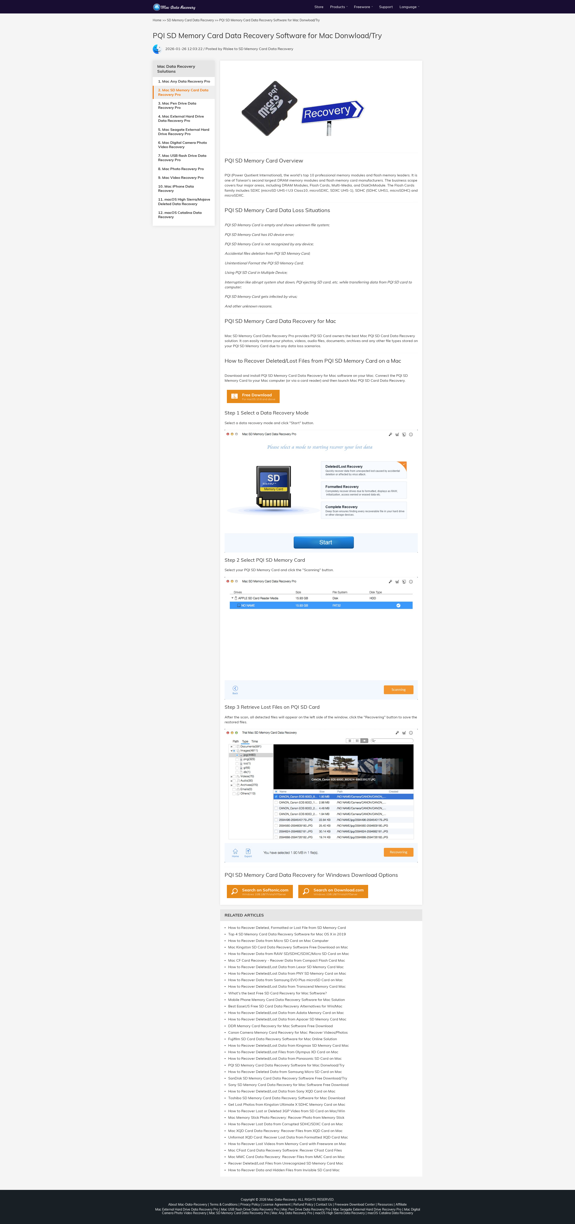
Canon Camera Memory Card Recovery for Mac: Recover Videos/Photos (288, 1032)
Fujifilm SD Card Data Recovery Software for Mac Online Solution (282, 1039)
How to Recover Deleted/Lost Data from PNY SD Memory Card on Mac (287, 973)
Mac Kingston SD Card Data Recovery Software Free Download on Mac (288, 947)
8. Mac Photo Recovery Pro (181, 168)
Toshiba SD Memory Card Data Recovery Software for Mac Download (286, 1098)
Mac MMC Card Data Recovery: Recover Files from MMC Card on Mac (286, 1157)
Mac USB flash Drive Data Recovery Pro (250, 1209)
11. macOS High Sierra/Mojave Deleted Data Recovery (184, 201)
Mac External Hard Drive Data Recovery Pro (186, 1209)
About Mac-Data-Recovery (187, 1204)
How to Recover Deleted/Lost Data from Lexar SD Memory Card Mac (286, 967)
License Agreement (277, 1204)
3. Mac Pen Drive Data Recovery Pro (177, 105)
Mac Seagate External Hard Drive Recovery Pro (367, 1209)
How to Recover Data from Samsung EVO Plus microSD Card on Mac (285, 980)
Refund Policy (303, 1204)
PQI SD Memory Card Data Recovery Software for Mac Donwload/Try (286, 1065)
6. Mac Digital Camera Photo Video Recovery (182, 144)
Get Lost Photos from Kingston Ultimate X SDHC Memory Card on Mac (286, 1104)
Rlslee (228, 48)
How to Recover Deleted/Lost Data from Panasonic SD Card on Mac (285, 1058)
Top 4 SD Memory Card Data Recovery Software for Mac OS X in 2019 (287, 934)
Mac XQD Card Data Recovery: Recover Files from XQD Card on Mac (285, 1131)
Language (408, 6)
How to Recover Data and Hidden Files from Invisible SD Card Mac (284, 1170)
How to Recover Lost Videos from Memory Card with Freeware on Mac (287, 1144)
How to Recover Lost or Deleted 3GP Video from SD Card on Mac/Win (286, 1111)
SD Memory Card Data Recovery (266, 48)
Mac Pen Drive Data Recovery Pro (305, 1209)
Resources (385, 1204)
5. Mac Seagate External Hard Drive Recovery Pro (183, 131)
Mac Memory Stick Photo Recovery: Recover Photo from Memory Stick (286, 1117)
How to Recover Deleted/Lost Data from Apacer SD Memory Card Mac (287, 1019)
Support (386, 6)
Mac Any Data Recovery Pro (292, 1213)
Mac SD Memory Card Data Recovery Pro (239, 1213)
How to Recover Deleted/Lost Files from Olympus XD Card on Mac (283, 1052)
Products (337, 6)
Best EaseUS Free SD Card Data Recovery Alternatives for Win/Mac (285, 1006)
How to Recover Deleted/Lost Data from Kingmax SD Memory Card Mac (288, 1045)
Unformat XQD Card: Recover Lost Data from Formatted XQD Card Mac (288, 1137)
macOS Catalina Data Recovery (390, 1213)
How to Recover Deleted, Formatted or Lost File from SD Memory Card (287, 928)
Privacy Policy (250, 1204)
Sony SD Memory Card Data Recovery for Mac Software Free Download (288, 1085)
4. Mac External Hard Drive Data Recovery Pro (181, 118)
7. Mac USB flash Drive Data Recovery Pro (182, 157)
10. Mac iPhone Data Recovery (176, 188)
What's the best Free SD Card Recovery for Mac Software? (277, 993)
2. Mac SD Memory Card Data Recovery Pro (183, 92)
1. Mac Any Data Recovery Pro (184, 81)
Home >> (159, 20)
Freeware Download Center (355, 1204)
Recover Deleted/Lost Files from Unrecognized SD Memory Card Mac (285, 1163)
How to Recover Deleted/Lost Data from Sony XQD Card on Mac (281, 1091)
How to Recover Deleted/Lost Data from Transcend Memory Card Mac (287, 986)
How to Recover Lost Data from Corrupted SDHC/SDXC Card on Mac (285, 1124)
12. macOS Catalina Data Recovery (180, 214)
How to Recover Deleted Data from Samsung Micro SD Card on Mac (285, 1072)
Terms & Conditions (224, 1204)
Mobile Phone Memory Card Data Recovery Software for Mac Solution (286, 1000)
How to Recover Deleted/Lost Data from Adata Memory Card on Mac (286, 1013)
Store (318, 6)
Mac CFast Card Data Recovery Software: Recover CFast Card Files (285, 1150)
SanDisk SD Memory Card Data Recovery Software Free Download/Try (287, 1078)
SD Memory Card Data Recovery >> (192, 20)
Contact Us (324, 1204)
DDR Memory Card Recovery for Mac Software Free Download (280, 1026)
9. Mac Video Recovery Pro (180, 177)
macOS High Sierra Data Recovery (340, 1213)
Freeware (362, 6)
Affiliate (401, 1204)
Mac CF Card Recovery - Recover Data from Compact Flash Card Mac (286, 960)
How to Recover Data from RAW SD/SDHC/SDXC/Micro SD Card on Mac (288, 954)
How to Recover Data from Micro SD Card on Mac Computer (278, 941)
